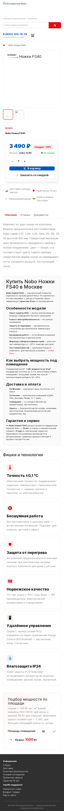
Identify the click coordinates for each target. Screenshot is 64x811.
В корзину (34, 168)
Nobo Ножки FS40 (17, 45)
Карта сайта (9, 795)
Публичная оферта (12, 777)
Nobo (9, 128)
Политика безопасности (15, 771)
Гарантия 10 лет (11, 780)
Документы (41, 215)
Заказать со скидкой (32, 175)
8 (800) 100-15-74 (15, 34)
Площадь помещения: (22, 731)
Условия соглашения (13, 774)
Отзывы (25, 215)
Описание (11, 215)
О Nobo (7, 765)
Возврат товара (11, 792)
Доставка (8, 768)
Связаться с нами (12, 789)
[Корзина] (32, 35)
